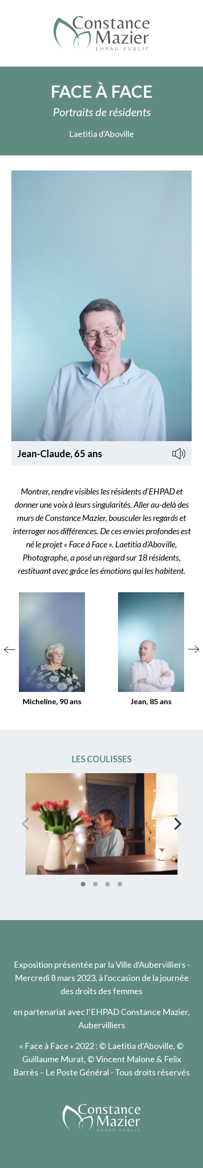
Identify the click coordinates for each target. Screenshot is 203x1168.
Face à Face (101, 91)
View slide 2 (95, 884)
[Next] (176, 823)
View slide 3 (107, 884)
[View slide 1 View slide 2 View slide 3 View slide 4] (101, 824)
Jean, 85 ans (151, 701)
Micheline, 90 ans (52, 701)
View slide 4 (120, 884)
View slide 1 (83, 884)
